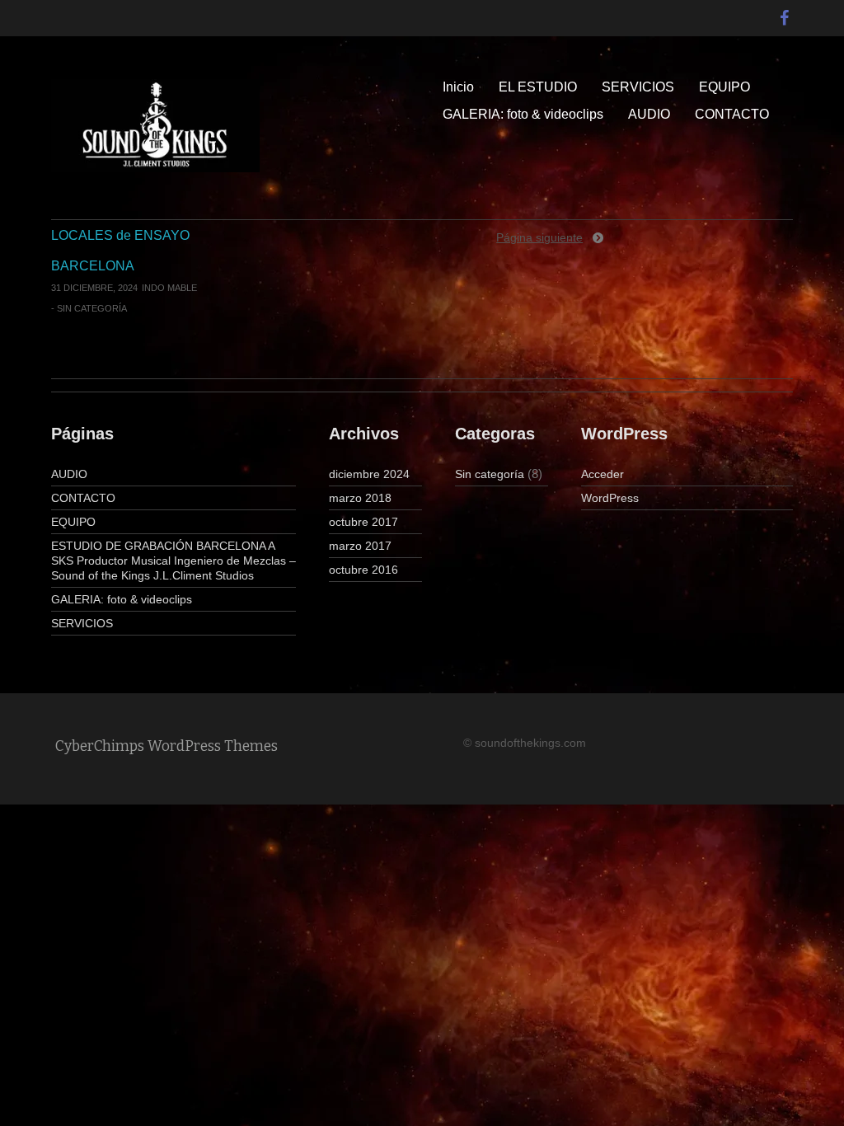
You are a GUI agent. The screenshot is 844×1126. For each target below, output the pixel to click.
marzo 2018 (360, 497)
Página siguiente (539, 237)
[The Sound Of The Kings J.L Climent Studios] (155, 124)
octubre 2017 (363, 521)
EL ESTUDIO (538, 87)
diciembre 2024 (369, 474)
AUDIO (649, 114)
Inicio (458, 87)
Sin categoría (92, 308)
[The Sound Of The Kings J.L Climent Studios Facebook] (784, 14)
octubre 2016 (363, 569)
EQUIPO (724, 87)
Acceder (602, 474)
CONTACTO (732, 114)
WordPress (610, 497)
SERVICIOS (638, 87)
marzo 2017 (360, 545)
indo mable (169, 288)
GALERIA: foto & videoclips (523, 114)
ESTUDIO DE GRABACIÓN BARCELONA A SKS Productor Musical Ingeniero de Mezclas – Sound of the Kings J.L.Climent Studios (173, 560)
